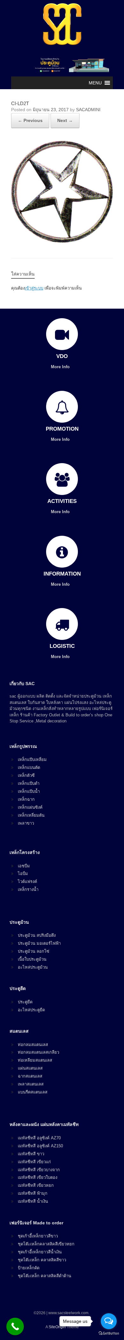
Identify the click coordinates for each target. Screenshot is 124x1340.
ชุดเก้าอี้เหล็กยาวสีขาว (38, 1236)
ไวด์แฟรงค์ (27, 881)
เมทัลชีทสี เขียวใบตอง (37, 1177)
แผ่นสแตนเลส (30, 1068)
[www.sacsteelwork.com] (62, 24)
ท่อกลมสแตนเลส (33, 1044)
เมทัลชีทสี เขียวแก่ (34, 1161)
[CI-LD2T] (62, 241)
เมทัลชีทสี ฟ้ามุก (32, 1193)
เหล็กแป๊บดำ (28, 783)
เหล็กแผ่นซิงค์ (30, 807)
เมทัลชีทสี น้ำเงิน (33, 1201)
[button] (95, 82)
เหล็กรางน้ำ (28, 889)
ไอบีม (23, 873)
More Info (61, 366)
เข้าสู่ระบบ (34, 288)
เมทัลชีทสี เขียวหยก (36, 1185)
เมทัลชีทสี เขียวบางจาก (39, 1169)
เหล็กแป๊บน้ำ (29, 791)
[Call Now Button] (15, 1326)
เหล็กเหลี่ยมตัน (31, 815)
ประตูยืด (25, 1002)
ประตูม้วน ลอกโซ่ (33, 951)
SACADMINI (88, 109)
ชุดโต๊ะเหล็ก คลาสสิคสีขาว (42, 1260)
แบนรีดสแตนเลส (32, 1092)
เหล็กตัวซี (26, 775)
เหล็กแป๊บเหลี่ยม (32, 759)
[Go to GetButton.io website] (109, 1333)
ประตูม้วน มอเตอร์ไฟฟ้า (39, 943)
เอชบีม (24, 865)
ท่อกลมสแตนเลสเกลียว (38, 1052)
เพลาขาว (26, 823)
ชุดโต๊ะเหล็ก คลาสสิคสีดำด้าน (44, 1275)
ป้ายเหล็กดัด (28, 1267)
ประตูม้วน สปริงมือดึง (37, 935)
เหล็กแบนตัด (29, 767)
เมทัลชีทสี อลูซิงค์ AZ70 (39, 1138)
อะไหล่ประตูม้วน (33, 967)
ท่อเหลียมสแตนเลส (35, 1060)
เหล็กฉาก (26, 799)
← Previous (30, 120)
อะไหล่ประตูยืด (31, 1009)
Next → (65, 120)
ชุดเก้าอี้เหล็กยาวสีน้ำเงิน (40, 1252)
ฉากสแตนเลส (30, 1076)
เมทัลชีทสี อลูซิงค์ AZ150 (40, 1145)
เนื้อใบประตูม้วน (32, 959)
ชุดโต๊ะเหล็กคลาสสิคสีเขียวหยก (46, 1244)
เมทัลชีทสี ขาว (31, 1153)
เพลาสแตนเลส (31, 1084)
